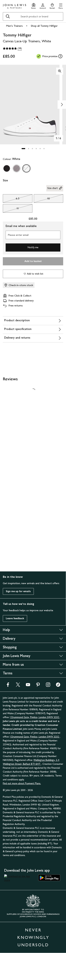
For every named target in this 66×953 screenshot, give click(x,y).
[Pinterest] (38, 685)
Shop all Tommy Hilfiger (44, 25)
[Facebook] (8, 685)
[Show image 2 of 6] (62, 104)
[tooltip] (60, 56)
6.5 (11, 199)
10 (42, 199)
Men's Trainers (14, 25)
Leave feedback (15, 618)
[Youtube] (28, 685)
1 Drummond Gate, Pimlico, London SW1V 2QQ (35, 717)
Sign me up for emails (18, 591)
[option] (7, 168)
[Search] (8, 16)
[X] (18, 685)
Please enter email (18, 235)
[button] (60, 5)
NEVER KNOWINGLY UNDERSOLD (33, 937)
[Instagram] (48, 685)
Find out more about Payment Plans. (22, 783)
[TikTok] (58, 685)
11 (11, 209)
